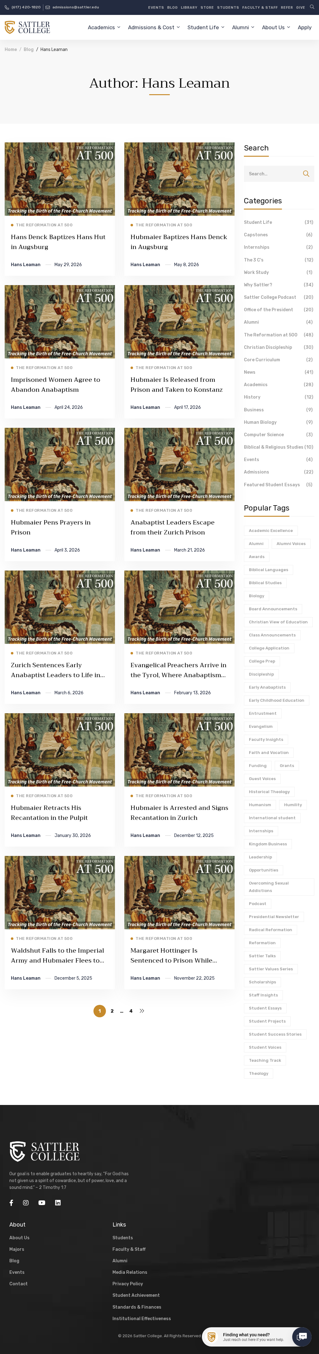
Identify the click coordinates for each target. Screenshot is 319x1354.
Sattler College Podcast (278, 297)
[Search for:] (279, 174)
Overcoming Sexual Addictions (269, 887)
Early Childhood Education (276, 700)
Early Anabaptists (267, 687)
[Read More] (60, 147)
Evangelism (261, 726)
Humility (293, 804)
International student (272, 818)
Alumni (278, 322)
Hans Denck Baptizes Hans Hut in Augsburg (58, 242)
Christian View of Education (278, 622)
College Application (269, 648)
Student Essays (265, 1008)
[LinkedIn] (58, 1203)
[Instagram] (26, 1203)
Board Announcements (273, 609)
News (278, 372)
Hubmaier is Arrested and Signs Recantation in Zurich (179, 812)
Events (278, 459)
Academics (278, 384)
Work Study (278, 272)
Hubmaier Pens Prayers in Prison (51, 527)
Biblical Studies (265, 582)
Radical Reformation (270, 929)
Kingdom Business (268, 844)
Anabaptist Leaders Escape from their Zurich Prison (173, 527)
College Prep (262, 661)
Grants (287, 765)
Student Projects (267, 1021)
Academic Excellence (271, 530)
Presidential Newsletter (274, 916)
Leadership (260, 857)
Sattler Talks (262, 956)
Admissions (278, 472)
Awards (256, 556)
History (278, 397)
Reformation (262, 942)
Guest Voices (262, 778)
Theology (258, 1073)
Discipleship (261, 674)
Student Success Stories (275, 1034)
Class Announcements (272, 635)
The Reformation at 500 (278, 335)
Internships (278, 247)
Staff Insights (263, 995)
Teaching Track (265, 1060)
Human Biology (278, 422)
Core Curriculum (278, 360)
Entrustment (263, 713)
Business (278, 410)
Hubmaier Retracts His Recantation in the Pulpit (49, 812)
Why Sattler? (278, 285)
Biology (256, 596)
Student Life (278, 222)
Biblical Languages (268, 569)
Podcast (257, 903)
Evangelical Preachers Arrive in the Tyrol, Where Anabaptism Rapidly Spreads (178, 675)
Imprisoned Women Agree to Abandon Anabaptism (55, 384)
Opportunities (263, 870)
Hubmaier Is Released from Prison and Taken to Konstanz (177, 384)
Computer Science (278, 434)
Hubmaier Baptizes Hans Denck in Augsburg (179, 242)
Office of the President (278, 309)
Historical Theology (269, 791)
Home (11, 49)
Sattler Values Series (271, 969)
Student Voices (265, 1047)
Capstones (278, 235)
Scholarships (262, 982)
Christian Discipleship (278, 347)
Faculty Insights (266, 739)
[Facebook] (11, 1203)
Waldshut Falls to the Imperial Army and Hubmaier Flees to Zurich (57, 960)
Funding (258, 765)
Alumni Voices (291, 543)
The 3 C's (278, 260)
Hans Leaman (25, 264)
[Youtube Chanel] (42, 1203)
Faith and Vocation (269, 752)
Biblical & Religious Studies (278, 447)
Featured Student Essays (278, 485)
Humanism (260, 804)
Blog (29, 49)
